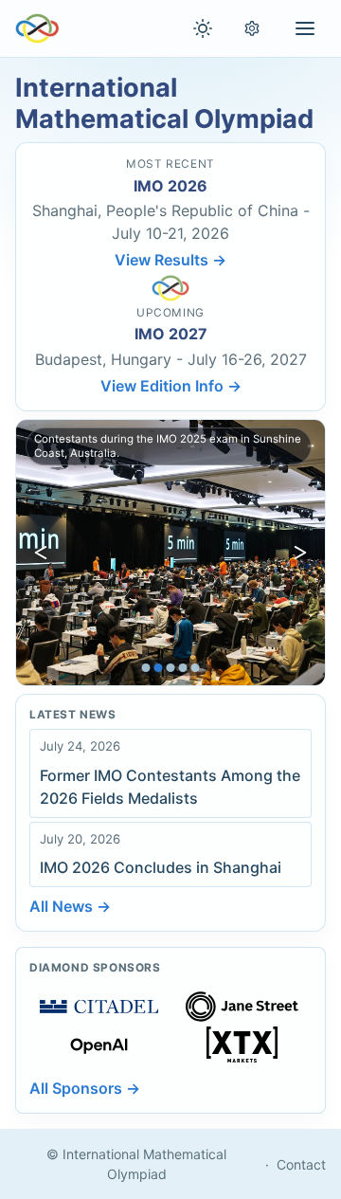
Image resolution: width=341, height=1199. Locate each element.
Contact (301, 1164)
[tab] (146, 667)
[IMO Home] (37, 28)
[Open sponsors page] (99, 1007)
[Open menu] (305, 28)
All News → (70, 906)
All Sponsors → (84, 1088)
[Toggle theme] (203, 28)
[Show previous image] (41, 552)
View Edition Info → (171, 385)
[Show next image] (300, 552)
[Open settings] (252, 28)
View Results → (170, 259)
